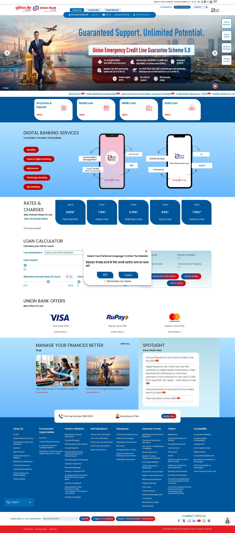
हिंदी (105, 275)
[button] (199, 2)
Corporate (94, 10)
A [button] (192, 2)
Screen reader (180, 2)
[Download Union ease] (215, 10)
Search (198, 7)
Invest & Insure (142, 15)
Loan (96, 15)
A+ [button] (195, 2)
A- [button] (190, 2)
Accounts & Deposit (79, 15)
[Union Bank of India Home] (36, 9)
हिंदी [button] (215, 2)
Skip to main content (163, 2)
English (128, 275)
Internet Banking (182, 7)
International (112, 10)
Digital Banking (123, 15)
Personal (77, 10)
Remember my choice (119, 281)
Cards (108, 15)
